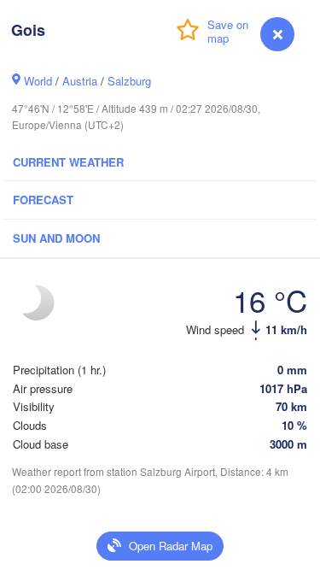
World (38, 81)
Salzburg (129, 81)
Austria (79, 81)
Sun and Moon (56, 238)
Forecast (43, 199)
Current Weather (68, 162)
